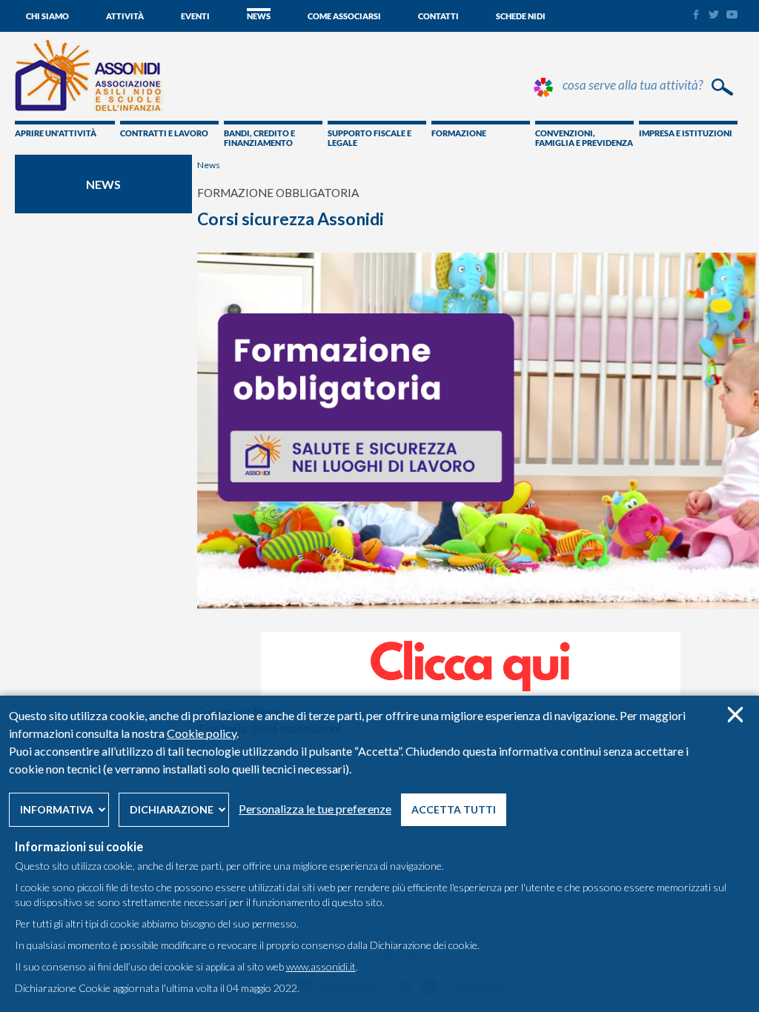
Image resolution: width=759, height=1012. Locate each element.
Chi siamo (47, 16)
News (259, 16)
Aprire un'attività (55, 133)
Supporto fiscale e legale (369, 137)
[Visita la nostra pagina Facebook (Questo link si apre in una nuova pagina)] (695, 16)
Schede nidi (521, 16)
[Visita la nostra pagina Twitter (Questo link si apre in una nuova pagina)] (714, 15)
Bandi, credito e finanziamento (259, 137)
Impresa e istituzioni (685, 133)
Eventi (195, 16)
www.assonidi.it (321, 966)
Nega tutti (735, 714)
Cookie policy (201, 733)
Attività (125, 16)
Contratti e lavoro (164, 133)
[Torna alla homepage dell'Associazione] (89, 107)
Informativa (56, 809)
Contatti (438, 16)
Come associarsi (344, 16)
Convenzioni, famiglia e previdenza (584, 137)
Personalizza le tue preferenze (315, 809)
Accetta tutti (453, 809)
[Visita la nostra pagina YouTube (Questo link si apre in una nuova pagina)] (732, 15)
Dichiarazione (171, 809)
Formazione (458, 133)
